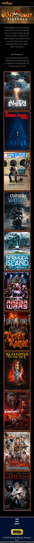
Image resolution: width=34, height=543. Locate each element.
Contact (17, 524)
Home (17, 519)
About (17, 521)
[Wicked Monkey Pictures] (7, 3)
